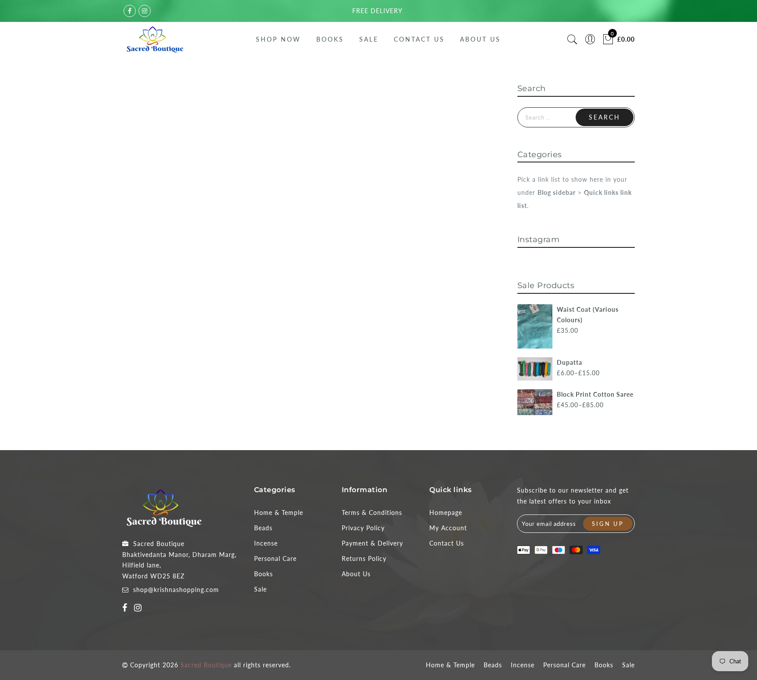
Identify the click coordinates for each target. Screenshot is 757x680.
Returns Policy (364, 558)
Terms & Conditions (372, 512)
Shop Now (278, 39)
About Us (480, 39)
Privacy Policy (363, 528)
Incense (266, 543)
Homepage (445, 512)
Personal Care (275, 558)
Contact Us (419, 39)
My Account (448, 528)
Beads (263, 528)
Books (330, 39)
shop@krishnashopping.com (176, 589)
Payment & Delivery (372, 543)
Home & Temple (278, 512)
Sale (368, 39)
